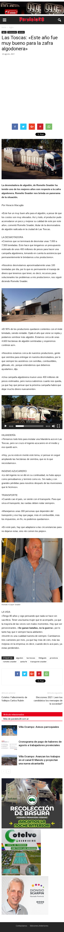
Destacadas (12, 32)
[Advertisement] (32, 89)
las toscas (31, 658)
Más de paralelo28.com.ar (16, 719)
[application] (32, 412)
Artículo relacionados (13, 714)
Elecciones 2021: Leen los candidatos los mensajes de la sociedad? (48, 700)
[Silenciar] (53, 426)
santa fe (23, 661)
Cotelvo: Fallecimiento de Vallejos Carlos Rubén (14, 699)
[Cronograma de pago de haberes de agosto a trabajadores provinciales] (9, 745)
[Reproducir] (5, 426)
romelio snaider (10, 661)
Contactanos (21, 925)
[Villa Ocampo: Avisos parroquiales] (9, 730)
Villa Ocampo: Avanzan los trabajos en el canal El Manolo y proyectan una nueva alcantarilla (39, 760)
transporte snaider (38, 661)
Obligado (42, 658)
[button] (59, 20)
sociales (21, 32)
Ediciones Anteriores (39, 925)
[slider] (29, 426)
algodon (19, 658)
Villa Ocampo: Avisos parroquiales (39, 726)
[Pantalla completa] (58, 426)
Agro (4, 32)
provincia (54, 658)
